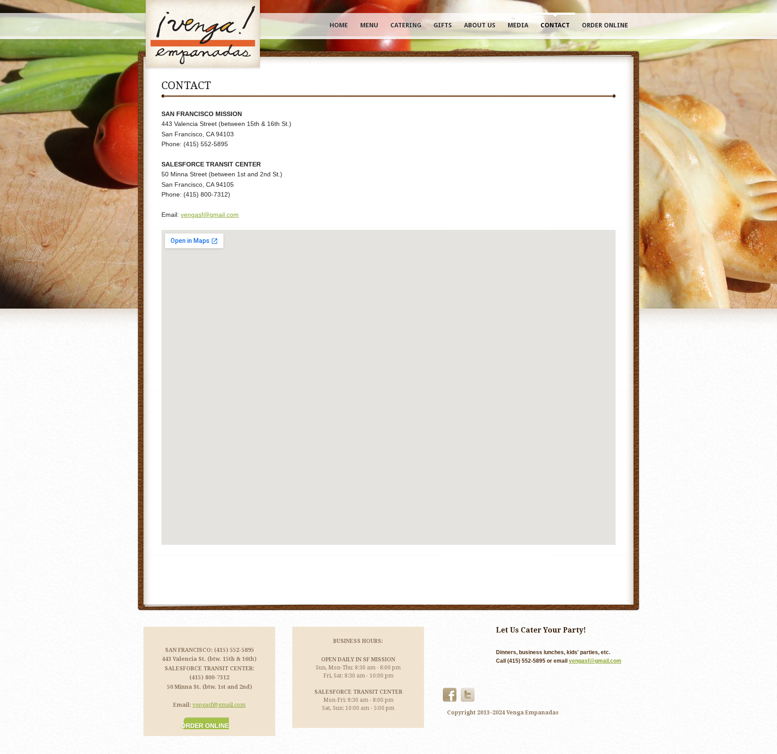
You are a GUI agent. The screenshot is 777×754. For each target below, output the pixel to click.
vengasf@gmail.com (210, 214)
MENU (369, 25)
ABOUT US (480, 25)
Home (339, 25)
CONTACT (555, 25)
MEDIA (518, 25)
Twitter (467, 695)
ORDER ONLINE (605, 25)
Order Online (205, 725)
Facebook (449, 695)
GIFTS (442, 25)
